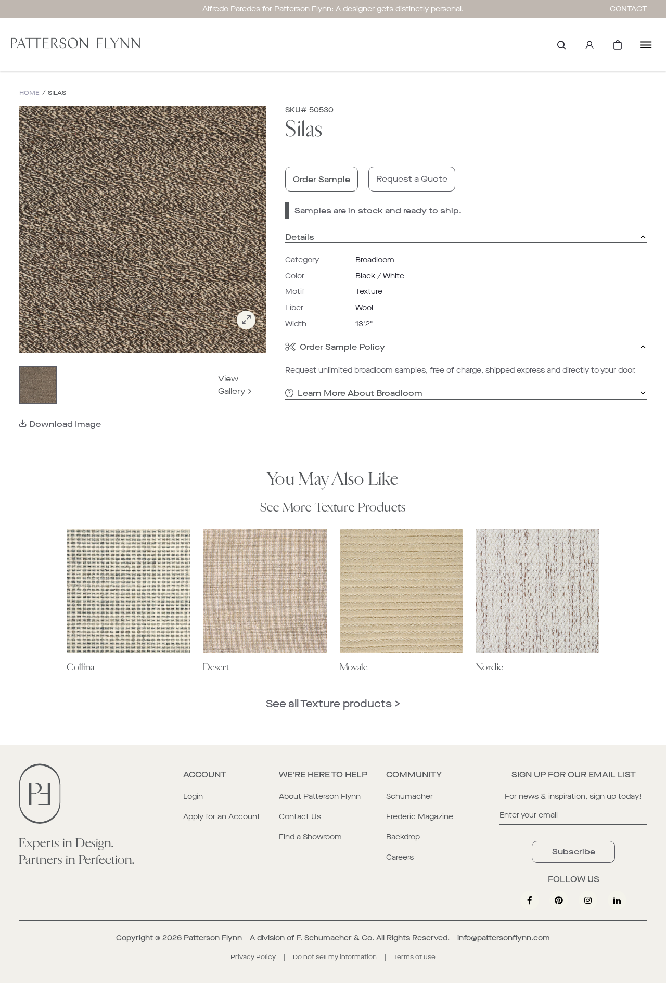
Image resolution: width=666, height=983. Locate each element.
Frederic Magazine (419, 817)
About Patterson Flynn (320, 796)
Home (29, 93)
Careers (400, 857)
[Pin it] (558, 900)
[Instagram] (588, 900)
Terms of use (415, 957)
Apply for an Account (221, 817)
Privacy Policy (253, 957)
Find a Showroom (310, 837)
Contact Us (300, 817)
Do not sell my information (335, 957)
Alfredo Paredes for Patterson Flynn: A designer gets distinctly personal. (333, 9)
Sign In (589, 44)
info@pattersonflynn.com (503, 938)
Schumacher (409, 796)
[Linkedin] (617, 900)
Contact (628, 9)
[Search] (561, 44)
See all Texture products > (333, 704)
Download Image (65, 423)
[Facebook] (529, 900)
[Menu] (646, 44)
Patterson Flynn (213, 938)
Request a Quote (411, 178)
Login (193, 796)
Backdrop (403, 837)
